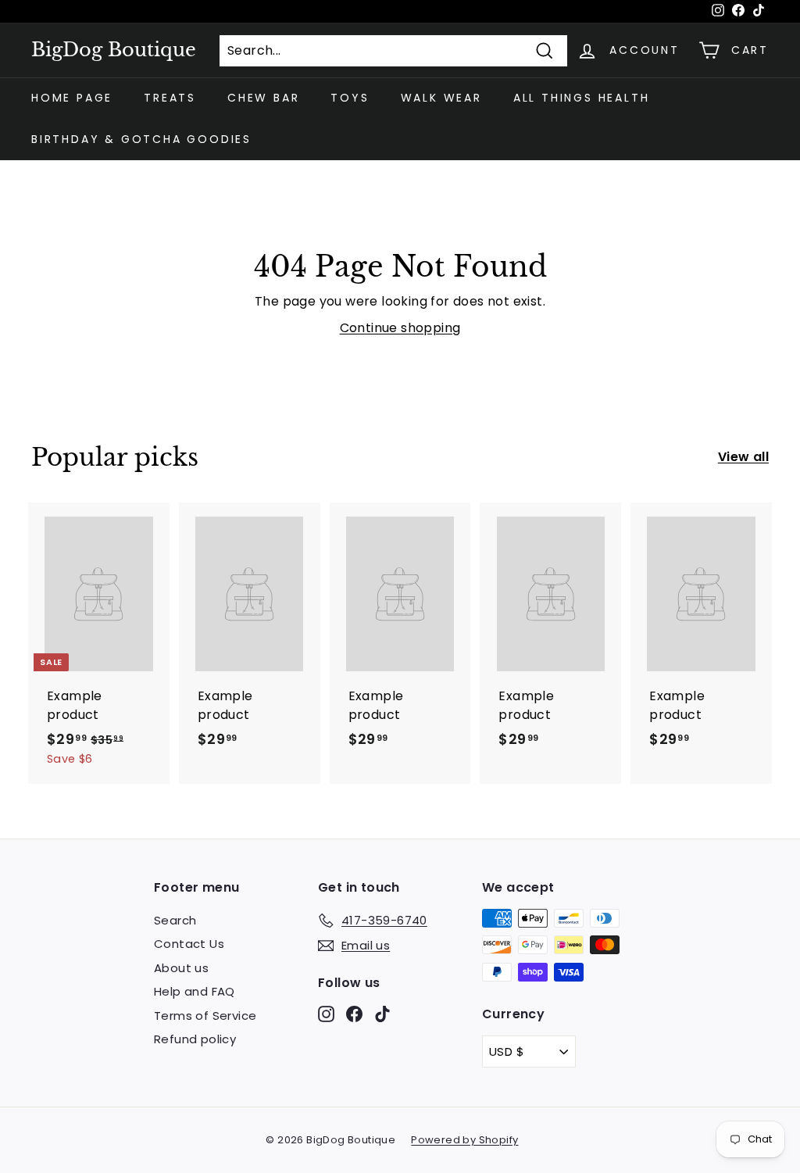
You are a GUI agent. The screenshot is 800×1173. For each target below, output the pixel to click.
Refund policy (195, 1039)
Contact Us (189, 943)
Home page (71, 97)
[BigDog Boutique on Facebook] (354, 1013)
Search (175, 920)
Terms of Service (205, 1015)
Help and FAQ (194, 991)
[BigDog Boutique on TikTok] (382, 1013)
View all (743, 457)
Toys (349, 97)
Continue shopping (400, 328)
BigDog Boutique (113, 50)
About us (181, 968)
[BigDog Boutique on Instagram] (326, 1013)
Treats (170, 97)
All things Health (581, 97)
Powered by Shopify (464, 1139)
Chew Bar (263, 97)
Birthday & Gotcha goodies (141, 139)
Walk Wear (441, 97)
